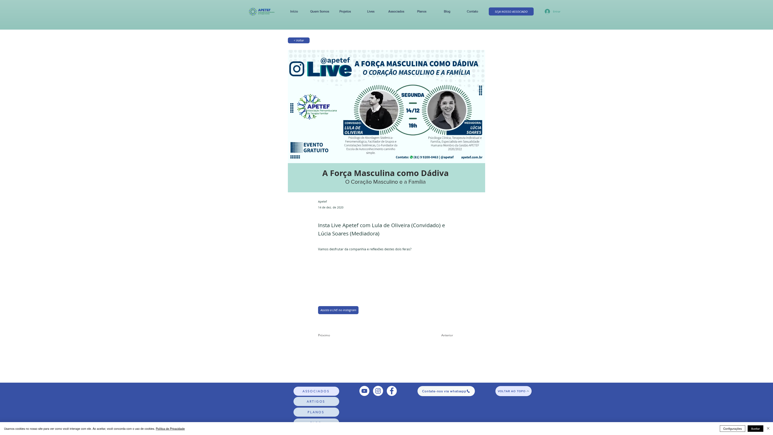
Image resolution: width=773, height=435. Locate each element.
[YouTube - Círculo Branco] (364, 391)
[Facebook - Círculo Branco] (392, 391)
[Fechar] (768, 428)
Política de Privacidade (170, 429)
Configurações (732, 429)
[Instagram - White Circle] (378, 391)
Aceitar (755, 429)
